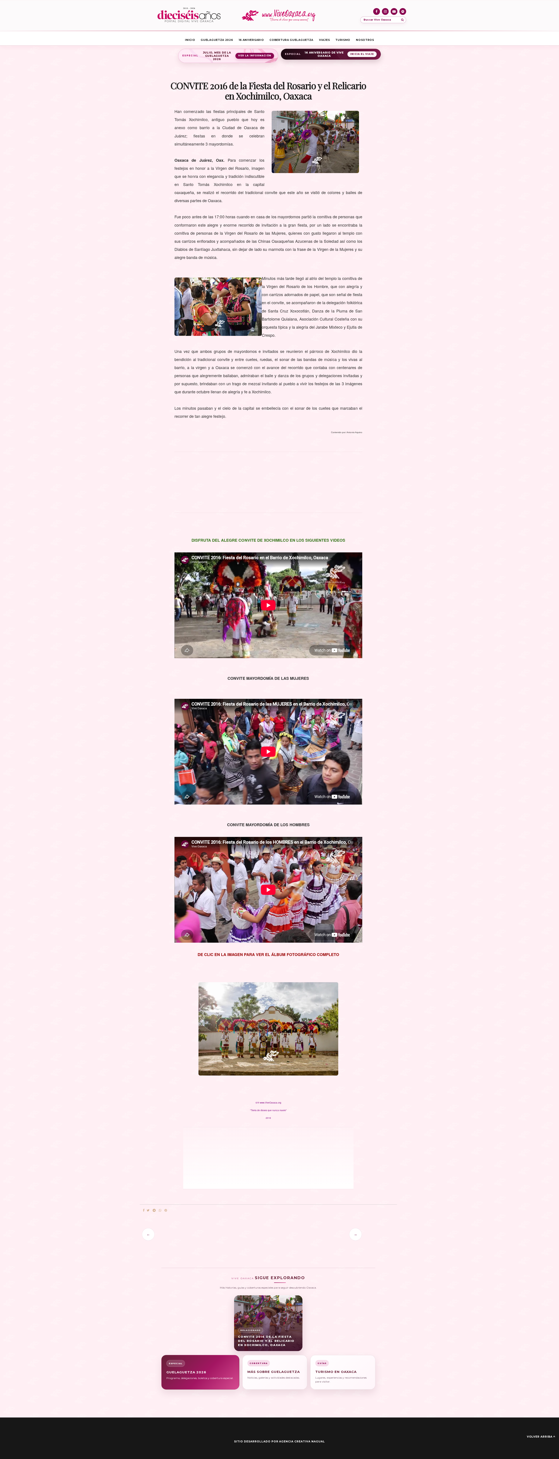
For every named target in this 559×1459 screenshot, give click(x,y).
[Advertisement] (268, 484)
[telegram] (154, 1210)
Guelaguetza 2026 (217, 40)
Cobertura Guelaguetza (291, 40)
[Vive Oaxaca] (279, 15)
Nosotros (365, 40)
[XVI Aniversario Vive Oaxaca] (189, 15)
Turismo (342, 40)
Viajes (324, 40)
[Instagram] (385, 11)
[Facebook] (376, 11)
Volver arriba (539, 1436)
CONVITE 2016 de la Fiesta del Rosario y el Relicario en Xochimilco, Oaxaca (266, 1341)
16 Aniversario (251, 40)
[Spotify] (402, 11)
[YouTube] (394, 11)
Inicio (190, 40)
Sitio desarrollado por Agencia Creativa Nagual (279, 1441)
